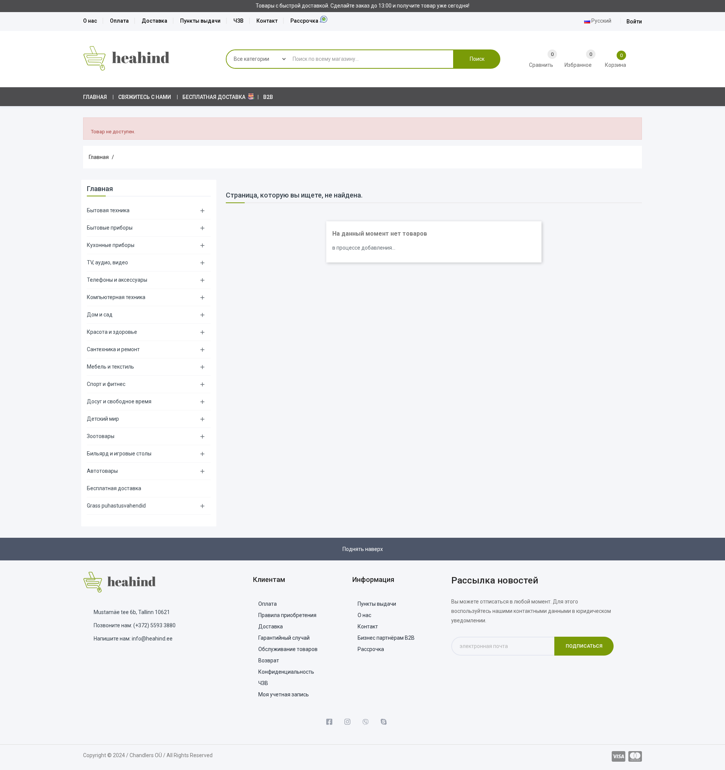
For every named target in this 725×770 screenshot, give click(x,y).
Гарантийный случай (284, 638)
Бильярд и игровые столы (119, 454)
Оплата (119, 21)
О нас (90, 21)
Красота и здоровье (112, 332)
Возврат (268, 660)
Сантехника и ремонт (113, 349)
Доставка (154, 21)
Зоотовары (100, 436)
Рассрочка (304, 21)
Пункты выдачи (200, 21)
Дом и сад (100, 315)
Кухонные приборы (110, 245)
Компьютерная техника (116, 297)
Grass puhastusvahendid (116, 506)
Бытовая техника (108, 210)
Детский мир (103, 419)
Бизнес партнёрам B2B (386, 638)
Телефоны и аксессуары (117, 280)
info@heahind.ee (152, 639)
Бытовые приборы (110, 228)
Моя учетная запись (283, 694)
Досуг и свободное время (119, 401)
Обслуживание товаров (288, 649)
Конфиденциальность (286, 672)
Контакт (267, 21)
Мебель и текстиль (110, 367)
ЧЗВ (238, 21)
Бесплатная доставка (114, 488)
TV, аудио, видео (107, 262)
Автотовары (102, 471)
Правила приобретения (287, 615)
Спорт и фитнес (106, 384)
